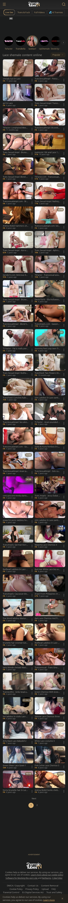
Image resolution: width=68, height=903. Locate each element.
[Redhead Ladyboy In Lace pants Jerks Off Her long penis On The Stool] (50, 635)
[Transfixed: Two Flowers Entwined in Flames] (50, 365)
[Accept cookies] (62, 899)
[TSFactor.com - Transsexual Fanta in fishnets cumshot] (50, 169)
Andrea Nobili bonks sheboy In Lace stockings (47, 790)
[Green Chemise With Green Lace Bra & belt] (50, 684)
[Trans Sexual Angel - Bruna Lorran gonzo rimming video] (18, 144)
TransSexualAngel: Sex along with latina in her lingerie (15, 422)
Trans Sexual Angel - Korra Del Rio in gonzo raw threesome (15, 250)
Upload (45, 889)
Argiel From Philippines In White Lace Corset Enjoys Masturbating (47, 594)
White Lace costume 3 (45, 741)
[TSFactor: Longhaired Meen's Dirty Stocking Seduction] (18, 120)
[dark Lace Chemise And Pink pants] (50, 610)
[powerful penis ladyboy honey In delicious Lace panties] (18, 512)
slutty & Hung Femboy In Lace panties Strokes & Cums (47, 447)
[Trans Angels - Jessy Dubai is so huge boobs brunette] (50, 488)
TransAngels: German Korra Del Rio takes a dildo (15, 545)
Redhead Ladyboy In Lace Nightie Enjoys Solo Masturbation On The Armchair (15, 569)
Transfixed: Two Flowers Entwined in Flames (47, 373)
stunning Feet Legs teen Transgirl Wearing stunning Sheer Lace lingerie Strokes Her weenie (47, 349)
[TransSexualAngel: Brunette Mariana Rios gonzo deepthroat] (50, 120)
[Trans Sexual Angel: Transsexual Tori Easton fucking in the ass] (50, 95)
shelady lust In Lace (11, 79)
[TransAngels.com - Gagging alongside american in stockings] (50, 316)
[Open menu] (4, 4)
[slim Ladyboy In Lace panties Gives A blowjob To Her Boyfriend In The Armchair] (50, 389)
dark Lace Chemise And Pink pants (47, 618)
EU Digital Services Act (33, 892)
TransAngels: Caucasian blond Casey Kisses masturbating (15, 594)
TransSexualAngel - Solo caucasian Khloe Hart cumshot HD (47, 471)
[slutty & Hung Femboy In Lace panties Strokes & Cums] (50, 439)
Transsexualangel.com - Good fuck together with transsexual (15, 447)
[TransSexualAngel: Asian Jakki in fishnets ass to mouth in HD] (18, 463)
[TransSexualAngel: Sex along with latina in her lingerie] (18, 414)
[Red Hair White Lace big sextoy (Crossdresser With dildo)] (50, 561)
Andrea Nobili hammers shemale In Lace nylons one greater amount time (15, 226)
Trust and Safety (54, 892)
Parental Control (11, 892)
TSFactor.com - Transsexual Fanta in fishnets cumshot (47, 177)
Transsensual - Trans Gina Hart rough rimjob (47, 668)
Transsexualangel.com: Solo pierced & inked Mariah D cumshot (47, 226)
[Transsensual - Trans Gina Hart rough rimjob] (50, 659)
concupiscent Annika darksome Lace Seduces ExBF (15, 496)
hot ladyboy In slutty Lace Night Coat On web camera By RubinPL (15, 717)
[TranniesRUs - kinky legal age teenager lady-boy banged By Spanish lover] (18, 684)
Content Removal (49, 885)
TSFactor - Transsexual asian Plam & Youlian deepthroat (47, 275)
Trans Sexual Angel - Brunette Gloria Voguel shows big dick (15, 300)
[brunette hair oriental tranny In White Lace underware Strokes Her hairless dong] (18, 635)
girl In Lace (8, 103)
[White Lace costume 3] (50, 733)
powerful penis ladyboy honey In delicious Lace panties (15, 520)
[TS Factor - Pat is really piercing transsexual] (18, 340)
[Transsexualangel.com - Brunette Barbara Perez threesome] (18, 193)
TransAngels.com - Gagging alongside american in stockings (47, 324)
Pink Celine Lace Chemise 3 (47, 766)
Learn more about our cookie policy (47, 874)
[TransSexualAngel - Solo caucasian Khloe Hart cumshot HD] (50, 463)
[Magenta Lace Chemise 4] (50, 537)
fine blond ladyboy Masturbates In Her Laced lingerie (15, 618)
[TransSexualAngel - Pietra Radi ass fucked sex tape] (50, 71)
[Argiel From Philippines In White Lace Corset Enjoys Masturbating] (50, 586)
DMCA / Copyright (16, 885)
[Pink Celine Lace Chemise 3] (50, 757)
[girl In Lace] (18, 95)
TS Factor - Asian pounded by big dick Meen (47, 422)
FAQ (53, 889)
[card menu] (32, 80)
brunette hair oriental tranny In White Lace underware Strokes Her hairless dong (15, 643)
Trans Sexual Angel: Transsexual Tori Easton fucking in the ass (47, 103)
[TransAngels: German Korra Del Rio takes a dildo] (18, 537)
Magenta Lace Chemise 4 (46, 545)
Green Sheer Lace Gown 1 (14, 766)
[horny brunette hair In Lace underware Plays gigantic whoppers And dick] (18, 782)
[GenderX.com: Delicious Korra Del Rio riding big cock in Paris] (18, 267)
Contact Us (33, 885)
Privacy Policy (32, 889)
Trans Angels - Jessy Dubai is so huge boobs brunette (47, 496)
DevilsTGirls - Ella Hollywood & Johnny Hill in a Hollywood (47, 300)
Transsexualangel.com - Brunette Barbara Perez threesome (15, 201)
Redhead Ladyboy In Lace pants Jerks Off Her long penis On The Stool (47, 643)
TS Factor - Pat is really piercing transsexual (15, 349)
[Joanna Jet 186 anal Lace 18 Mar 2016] (50, 144)
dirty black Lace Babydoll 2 (14, 741)
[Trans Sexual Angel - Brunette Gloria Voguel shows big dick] (18, 291)
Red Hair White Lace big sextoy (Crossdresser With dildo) (47, 569)
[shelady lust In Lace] (18, 71)
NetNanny (46, 878)
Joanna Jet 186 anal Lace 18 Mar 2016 (47, 152)
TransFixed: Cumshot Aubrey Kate (15, 398)
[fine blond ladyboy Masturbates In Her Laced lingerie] (18, 610)
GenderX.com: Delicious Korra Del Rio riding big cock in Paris (15, 275)
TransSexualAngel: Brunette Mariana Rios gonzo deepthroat (47, 128)
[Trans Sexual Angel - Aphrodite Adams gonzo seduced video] (50, 242)
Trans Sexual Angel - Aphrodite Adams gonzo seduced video (47, 250)
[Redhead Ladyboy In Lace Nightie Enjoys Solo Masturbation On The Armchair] (18, 561)
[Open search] (64, 4)
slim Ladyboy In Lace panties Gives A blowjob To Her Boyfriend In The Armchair (47, 398)
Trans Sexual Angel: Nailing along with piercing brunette (47, 201)
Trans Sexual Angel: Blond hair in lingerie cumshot (15, 177)
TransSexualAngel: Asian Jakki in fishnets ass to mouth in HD (15, 471)
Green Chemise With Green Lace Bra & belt (47, 692)
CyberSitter (57, 878)
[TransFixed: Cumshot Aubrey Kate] (18, 389)
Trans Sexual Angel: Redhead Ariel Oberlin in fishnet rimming (15, 373)
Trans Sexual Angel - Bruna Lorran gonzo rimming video (15, 152)
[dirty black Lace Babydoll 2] (18, 733)
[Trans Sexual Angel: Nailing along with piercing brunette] (50, 193)
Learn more (49, 900)
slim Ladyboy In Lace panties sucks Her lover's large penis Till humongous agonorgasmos (47, 520)
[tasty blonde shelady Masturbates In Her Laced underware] (18, 659)
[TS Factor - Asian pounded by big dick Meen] (50, 414)
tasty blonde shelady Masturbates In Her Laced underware (15, 668)
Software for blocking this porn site (22, 878)
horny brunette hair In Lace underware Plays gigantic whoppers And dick (15, 790)
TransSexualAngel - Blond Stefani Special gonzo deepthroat (15, 324)
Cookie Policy (16, 889)
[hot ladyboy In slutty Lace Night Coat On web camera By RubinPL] (18, 708)
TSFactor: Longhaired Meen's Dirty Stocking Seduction (15, 128)
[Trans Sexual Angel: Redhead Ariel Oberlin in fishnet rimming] (18, 365)
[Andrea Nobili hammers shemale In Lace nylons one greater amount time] (18, 218)
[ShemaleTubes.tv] (34, 4)
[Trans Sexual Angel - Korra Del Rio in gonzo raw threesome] (18, 242)
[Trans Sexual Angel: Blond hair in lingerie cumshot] (18, 169)
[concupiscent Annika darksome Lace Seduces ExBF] (18, 488)
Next (34, 798)
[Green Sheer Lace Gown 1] (18, 757)
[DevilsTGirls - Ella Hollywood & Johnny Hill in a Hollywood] (50, 291)
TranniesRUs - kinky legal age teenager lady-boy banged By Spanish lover (15, 692)
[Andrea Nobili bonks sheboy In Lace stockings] (50, 782)
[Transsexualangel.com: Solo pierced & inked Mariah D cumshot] (50, 218)
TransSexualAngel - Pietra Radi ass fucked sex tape (47, 79)
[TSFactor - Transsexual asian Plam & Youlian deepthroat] (50, 267)
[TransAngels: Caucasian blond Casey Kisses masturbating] (18, 586)
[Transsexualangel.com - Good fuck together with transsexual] (18, 439)
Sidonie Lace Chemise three (47, 717)
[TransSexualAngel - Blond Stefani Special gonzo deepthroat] (18, 316)
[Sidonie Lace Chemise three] (50, 708)
